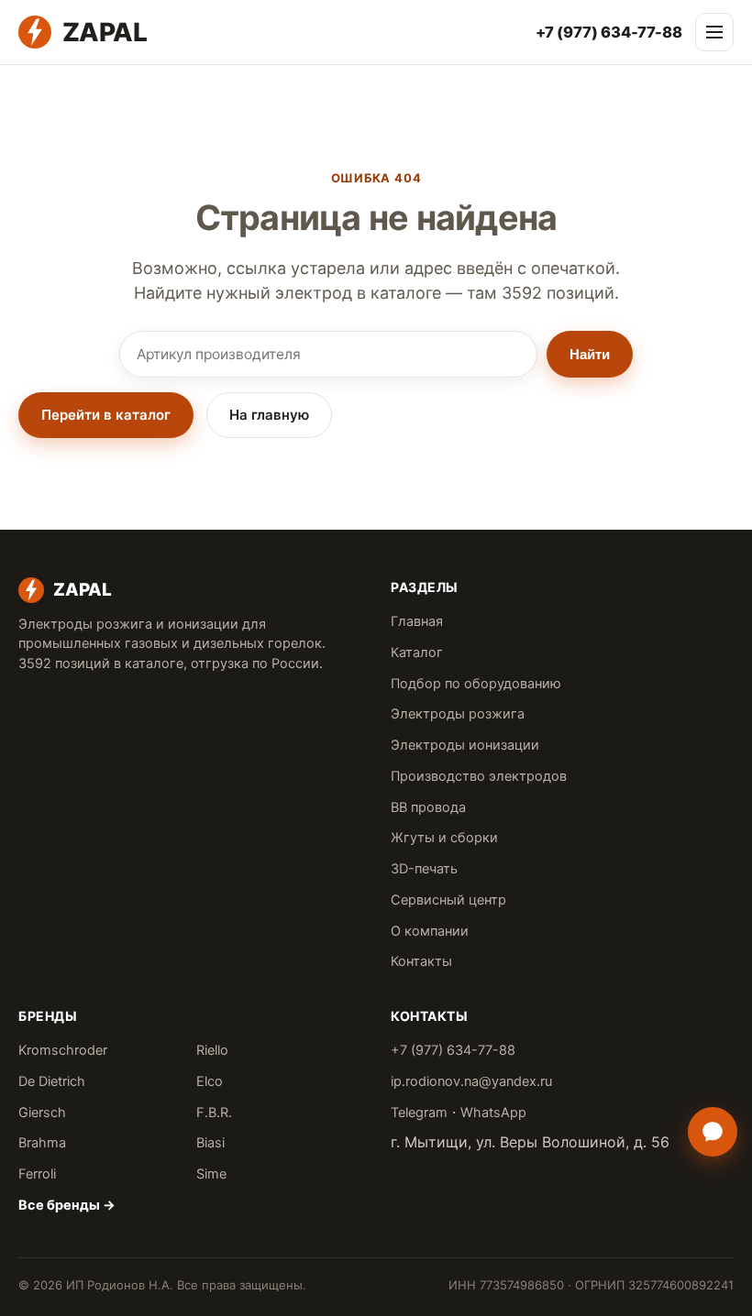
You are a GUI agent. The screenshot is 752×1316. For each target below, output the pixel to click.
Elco (209, 1081)
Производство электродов (479, 776)
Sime (211, 1174)
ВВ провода (428, 807)
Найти (590, 354)
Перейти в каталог (106, 414)
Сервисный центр (448, 900)
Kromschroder (62, 1050)
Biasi (210, 1143)
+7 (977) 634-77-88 (609, 32)
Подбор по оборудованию (476, 683)
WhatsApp (493, 1112)
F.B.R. (214, 1112)
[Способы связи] (712, 1132)
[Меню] (714, 32)
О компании (430, 931)
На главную (269, 414)
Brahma (42, 1143)
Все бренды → (67, 1205)
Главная (417, 621)
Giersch (42, 1112)
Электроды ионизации (465, 745)
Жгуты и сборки (444, 837)
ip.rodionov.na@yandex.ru (471, 1081)
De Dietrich (51, 1081)
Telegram (419, 1112)
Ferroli (37, 1174)
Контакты (421, 961)
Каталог (417, 652)
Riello (212, 1050)
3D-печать (424, 869)
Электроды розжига (458, 714)
